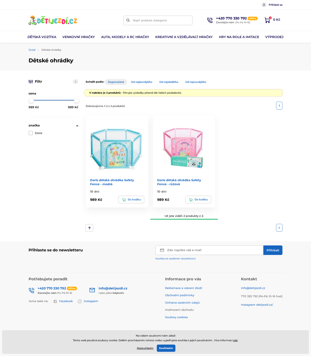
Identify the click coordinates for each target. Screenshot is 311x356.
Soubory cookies (176, 317)
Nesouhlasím (145, 348)
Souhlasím (166, 348)
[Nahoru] (89, 227)
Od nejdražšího (168, 82)
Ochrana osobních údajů (182, 302)
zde (235, 340)
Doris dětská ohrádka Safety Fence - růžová (179, 182)
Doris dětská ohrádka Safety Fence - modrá (112, 182)
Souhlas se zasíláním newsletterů (175, 258)
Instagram (91, 301)
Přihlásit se (275, 4)
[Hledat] (128, 20)
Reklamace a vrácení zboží (183, 288)
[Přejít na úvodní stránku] (53, 20)
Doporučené (116, 82)
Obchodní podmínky (179, 295)
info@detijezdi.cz (253, 288)
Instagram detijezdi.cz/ (257, 304)
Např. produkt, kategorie (150, 20)
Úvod (32, 49)
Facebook (66, 301)
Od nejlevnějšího (141, 82)
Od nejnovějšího (195, 82)
